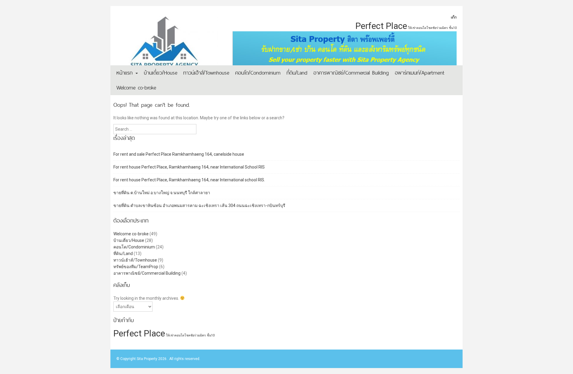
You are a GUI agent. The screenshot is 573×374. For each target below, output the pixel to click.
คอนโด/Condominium (258, 72)
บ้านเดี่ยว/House (160, 72)
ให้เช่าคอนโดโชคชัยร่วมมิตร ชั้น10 (432, 28)
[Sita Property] (167, 46)
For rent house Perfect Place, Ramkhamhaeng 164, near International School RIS (189, 167)
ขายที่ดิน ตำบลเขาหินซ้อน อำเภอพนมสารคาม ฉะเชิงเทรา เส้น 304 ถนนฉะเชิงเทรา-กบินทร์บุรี (199, 205)
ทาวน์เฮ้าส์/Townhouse (206, 72)
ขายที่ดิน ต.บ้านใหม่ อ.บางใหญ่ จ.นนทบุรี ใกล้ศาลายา (161, 192)
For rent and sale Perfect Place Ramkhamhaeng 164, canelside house (178, 154)
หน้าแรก (125, 72)
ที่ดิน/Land (296, 72)
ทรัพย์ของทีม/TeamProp (135, 266)
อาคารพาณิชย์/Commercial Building (351, 72)
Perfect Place (381, 26)
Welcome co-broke (136, 87)
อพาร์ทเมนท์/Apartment (419, 72)
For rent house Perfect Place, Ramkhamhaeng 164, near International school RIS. (189, 179)
